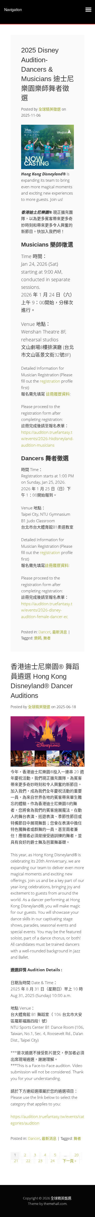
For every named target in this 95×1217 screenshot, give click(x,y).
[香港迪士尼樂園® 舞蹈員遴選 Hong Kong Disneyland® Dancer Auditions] (47, 765)
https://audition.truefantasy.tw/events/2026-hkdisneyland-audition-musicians (47, 439)
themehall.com (55, 1203)
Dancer (44, 631)
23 (40, 1160)
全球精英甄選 (61, 1198)
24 (52, 1160)
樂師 (37, 637)
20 (76, 1154)
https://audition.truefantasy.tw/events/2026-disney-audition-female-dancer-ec (46, 610)
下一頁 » (69, 1160)
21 (16, 1160)
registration (50, 381)
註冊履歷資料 (58, 393)
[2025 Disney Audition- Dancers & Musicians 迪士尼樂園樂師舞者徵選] (47, 167)
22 (28, 1160)
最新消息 (59, 631)
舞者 (47, 637)
